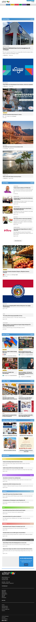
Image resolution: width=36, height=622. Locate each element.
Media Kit (3, 596)
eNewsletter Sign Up (5, 607)
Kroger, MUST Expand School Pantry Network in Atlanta (12, 494)
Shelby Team (6, 55)
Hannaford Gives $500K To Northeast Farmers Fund (12, 484)
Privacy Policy (3, 617)
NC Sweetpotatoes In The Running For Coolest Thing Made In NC (14, 500)
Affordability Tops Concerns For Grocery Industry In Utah (13, 146)
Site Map (3, 604)
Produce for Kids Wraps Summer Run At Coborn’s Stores (12, 461)
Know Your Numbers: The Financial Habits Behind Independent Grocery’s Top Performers (26, 373)
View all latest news (18, 240)
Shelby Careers (4, 592)
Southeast (8, 4)
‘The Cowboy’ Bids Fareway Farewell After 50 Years (12, 315)
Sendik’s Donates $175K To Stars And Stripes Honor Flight (13, 467)
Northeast (24, 4)
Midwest (12, 4)
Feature (3, 413)
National (28, 4)
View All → (32, 19)
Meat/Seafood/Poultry (17, 206)
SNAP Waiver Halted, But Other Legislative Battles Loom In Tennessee (9, 398)
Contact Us (3, 610)
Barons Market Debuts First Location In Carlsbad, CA (12, 516)
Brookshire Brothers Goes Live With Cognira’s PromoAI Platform (14, 532)
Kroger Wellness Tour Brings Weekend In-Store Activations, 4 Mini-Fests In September (18, 84)
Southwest (16, 4)
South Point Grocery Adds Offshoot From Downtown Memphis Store (25, 398)
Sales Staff (3, 595)
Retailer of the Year (16, 196)
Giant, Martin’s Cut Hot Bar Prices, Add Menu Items (12, 478)
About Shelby (4, 590)
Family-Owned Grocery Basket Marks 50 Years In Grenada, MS (9, 416)
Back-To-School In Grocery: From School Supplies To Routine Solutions (26, 352)
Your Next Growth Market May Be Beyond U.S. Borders (12, 114)
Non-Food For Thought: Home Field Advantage (8, 373)
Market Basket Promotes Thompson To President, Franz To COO (14, 526)
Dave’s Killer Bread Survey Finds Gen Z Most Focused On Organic (14, 510)
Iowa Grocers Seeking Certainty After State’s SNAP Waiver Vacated (26, 416)
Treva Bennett (6, 148)
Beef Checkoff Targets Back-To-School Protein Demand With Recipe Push (22, 209)
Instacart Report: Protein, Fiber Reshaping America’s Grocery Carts (14, 542)
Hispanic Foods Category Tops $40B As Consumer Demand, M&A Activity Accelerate (17, 548)
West (20, 4)
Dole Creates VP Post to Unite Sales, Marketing (22, 218)
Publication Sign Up (5, 606)
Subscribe (26, 564)
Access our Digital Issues (5, 609)
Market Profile (5, 145)
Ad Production (4, 597)
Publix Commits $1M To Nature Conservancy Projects (12, 176)
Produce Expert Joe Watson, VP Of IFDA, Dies (22, 187)
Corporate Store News (17, 227)
